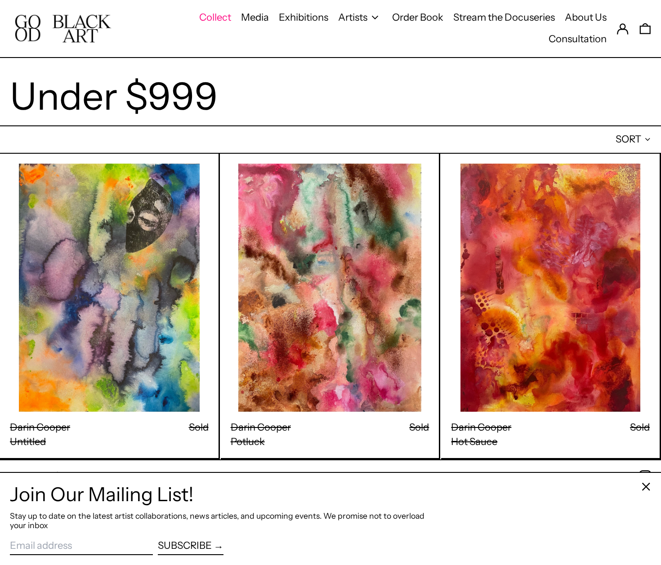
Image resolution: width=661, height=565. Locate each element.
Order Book (417, 17)
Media (255, 17)
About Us (586, 17)
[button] (645, 28)
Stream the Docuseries (504, 17)
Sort (628, 139)
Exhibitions (303, 17)
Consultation (578, 39)
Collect (215, 17)
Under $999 (114, 96)
